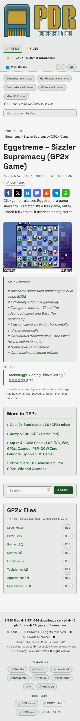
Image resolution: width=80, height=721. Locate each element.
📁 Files (31, 48)
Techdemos (15, 569)
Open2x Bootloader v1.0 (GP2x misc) (40, 425)
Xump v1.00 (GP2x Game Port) (35, 434)
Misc (16, 96)
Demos (12, 553)
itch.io (40, 677)
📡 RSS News (26, 703)
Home (7, 131)
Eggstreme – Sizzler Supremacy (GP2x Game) (39, 156)
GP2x (18, 131)
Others (52, 87)
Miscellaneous (17, 586)
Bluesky (17, 669)
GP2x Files (14, 536)
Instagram (18, 677)
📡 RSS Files (27, 712)
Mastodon (62, 677)
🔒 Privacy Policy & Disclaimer (31, 58)
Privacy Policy (26, 651)
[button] (8, 193)
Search (63, 490)
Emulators (14, 561)
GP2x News (15, 527)
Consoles (19, 78)
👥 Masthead (16, 67)
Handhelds (54, 78)
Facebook (61, 669)
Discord (38, 669)
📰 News (12, 48)
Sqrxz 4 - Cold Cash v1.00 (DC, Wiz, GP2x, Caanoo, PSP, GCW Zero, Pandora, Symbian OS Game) (38, 448)
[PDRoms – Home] (40, 20)
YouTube (46, 686)
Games (12, 544)
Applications (15, 578)
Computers (19, 87)
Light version (62, 651)
